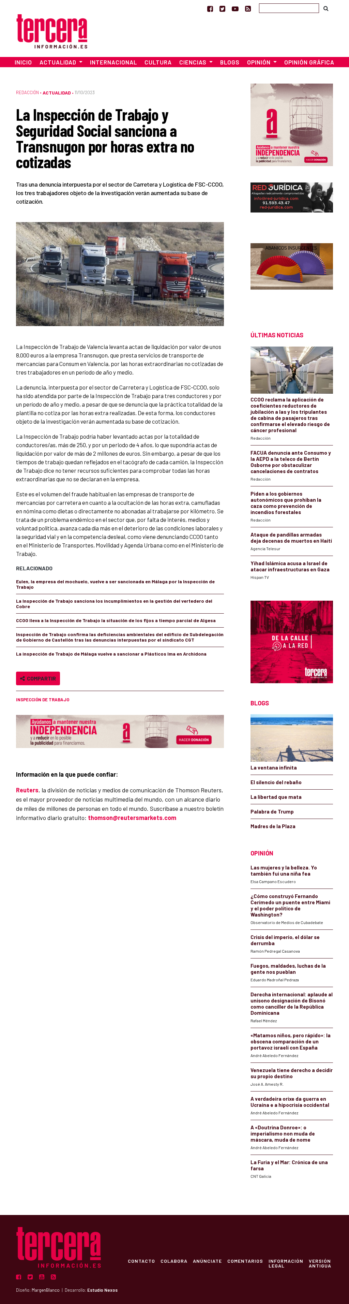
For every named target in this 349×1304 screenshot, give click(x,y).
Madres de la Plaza (273, 826)
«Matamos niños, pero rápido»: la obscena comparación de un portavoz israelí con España (291, 1041)
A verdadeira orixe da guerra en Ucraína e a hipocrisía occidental (290, 1102)
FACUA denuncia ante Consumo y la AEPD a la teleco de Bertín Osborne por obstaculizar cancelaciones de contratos (291, 462)
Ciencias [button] (193, 62)
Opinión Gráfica (309, 62)
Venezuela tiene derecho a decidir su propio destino (292, 1073)
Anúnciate (207, 1260)
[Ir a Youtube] (235, 8)
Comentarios (245, 1260)
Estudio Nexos (102, 1290)
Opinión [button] (259, 62)
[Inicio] (52, 30)
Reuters (27, 790)
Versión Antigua (320, 1263)
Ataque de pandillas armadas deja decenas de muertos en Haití (291, 537)
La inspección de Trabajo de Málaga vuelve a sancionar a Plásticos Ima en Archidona (111, 654)
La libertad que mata (276, 797)
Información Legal (286, 1263)
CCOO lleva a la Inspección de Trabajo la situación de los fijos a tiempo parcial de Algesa (116, 620)
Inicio (23, 62)
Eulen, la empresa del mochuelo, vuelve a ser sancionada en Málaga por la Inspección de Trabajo (115, 584)
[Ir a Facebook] (210, 8)
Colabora (174, 1260)
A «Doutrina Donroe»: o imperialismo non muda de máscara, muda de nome (283, 1133)
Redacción (27, 92)
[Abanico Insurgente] (292, 275)
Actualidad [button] (59, 62)
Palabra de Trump (272, 811)
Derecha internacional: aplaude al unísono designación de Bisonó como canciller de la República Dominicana (292, 1003)
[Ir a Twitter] (222, 8)
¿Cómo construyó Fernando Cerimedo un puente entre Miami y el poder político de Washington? (290, 905)
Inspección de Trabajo (42, 699)
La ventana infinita (274, 767)
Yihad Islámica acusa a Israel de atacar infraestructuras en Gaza (290, 566)
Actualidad (57, 93)
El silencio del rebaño (276, 782)
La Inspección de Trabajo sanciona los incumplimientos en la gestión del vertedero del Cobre (114, 603)
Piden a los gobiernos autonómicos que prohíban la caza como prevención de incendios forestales (286, 502)
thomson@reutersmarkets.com (132, 817)
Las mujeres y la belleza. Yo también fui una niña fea (284, 870)
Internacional (113, 62)
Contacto (141, 1260)
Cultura (158, 62)
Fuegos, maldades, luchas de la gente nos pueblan (288, 969)
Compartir (40, 678)
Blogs (230, 62)
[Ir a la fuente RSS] (248, 8)
